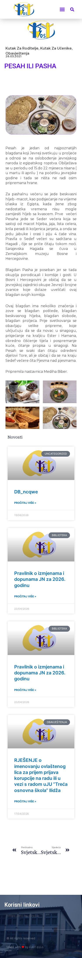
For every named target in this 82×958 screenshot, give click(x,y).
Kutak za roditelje (21, 48)
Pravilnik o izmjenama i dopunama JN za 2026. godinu (39, 579)
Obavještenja (17, 53)
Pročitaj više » (25, 502)
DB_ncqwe (26, 492)
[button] (62, 9)
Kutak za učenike (56, 48)
